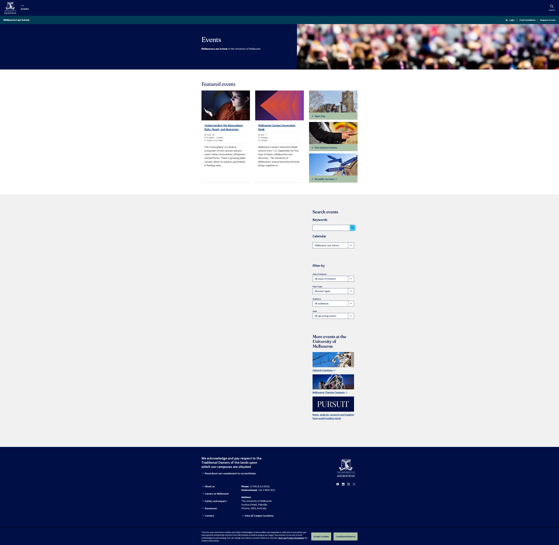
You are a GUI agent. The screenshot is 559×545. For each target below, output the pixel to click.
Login (510, 20)
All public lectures (325, 179)
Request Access (548, 20)
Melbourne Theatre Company (329, 392)
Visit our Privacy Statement (291, 538)
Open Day (320, 116)
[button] (333, 245)
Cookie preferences (345, 536)
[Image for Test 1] (225, 105)
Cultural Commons (323, 370)
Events (25, 8)
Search (552, 10)
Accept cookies (321, 536)
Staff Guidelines (527, 20)
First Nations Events (326, 147)
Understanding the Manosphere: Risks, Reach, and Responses (223, 127)
